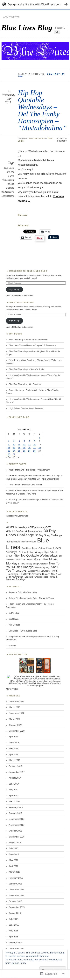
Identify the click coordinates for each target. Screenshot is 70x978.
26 (24, 451)
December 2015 (16, 889)
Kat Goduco (14, 625)
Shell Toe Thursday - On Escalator (25, 384)
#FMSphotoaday (16, 527)
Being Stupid (13, 541)
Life (60, 556)
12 (24, 444)
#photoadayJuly (33, 531)
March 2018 (14, 760)
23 (9, 451)
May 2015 (13, 930)
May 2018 (13, 748)
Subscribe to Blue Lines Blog (28, 271)
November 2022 (16, 713)
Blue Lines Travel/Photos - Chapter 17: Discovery (32, 345)
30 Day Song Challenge (48, 535)
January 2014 (15, 942)
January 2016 (15, 884)
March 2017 (14, 801)
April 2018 (13, 754)
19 (24, 448)
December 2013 (16, 948)
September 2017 (16, 772)
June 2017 (14, 784)
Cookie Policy (18, 963)
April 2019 (13, 736)
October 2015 (15, 901)
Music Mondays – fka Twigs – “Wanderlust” (29, 470)
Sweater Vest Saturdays (39, 571)
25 (19, 451)
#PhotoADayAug (15, 531)
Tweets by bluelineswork (17, 516)
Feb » (16, 457)
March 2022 (14, 719)
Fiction (22, 552)
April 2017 (13, 795)
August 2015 (15, 913)
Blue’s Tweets (18, 512)
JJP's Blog (14, 613)
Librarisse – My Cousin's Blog (23, 631)
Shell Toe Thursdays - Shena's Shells (26, 369)
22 (39, 448)
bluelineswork (37, 138)
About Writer (11, 17)
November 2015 (16, 895)
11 (19, 444)
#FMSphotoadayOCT (39, 527)
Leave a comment (62, 139)
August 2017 (15, 778)
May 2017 (13, 789)
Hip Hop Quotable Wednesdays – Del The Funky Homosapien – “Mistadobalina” (42, 110)
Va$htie (12, 645)
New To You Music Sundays (33, 565)
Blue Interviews (28, 541)
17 (14, 448)
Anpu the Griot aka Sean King (23, 592)
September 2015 (16, 907)
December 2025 (16, 701)
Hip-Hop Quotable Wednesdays (7, 188)
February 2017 (16, 807)
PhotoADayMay (42, 567)
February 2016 (16, 878)
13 (29, 444)
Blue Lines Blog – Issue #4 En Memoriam (28, 339)
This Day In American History (34, 574)
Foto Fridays (35, 552)
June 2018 (14, 742)
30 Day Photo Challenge (31, 533)
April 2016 (13, 866)
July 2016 (13, 848)
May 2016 (13, 860)
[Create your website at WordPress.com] (35, 4)
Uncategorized (41, 577)
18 (19, 448)
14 (34, 444)
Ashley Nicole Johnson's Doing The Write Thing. (31, 598)
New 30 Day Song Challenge (34, 564)
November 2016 (16, 825)
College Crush (45, 548)
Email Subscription (21, 302)
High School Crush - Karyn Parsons (26, 408)
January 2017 (15, 813)
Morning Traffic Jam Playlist (19, 559)
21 (34, 448)
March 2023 (14, 707)
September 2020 (16, 731)
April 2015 (13, 936)
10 (14, 444)
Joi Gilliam (13, 619)
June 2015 (14, 925)
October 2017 (15, 766)
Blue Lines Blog (26, 27)
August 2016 (15, 842)
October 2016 (15, 831)
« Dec (9, 457)
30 (9, 454)
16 (9, 448)
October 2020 (15, 725)
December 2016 (16, 819)
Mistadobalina (8, 196)
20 (29, 448)
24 (14, 451)
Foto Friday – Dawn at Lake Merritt (25, 484)
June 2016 (14, 854)
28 (34, 451)
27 (29, 451)
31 (14, 454)
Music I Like (41, 559)
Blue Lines (9, 168)
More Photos (12, 689)
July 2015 (13, 919)
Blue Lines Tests (29, 548)
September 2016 (16, 837)
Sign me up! (14, 289)
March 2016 (14, 872)
